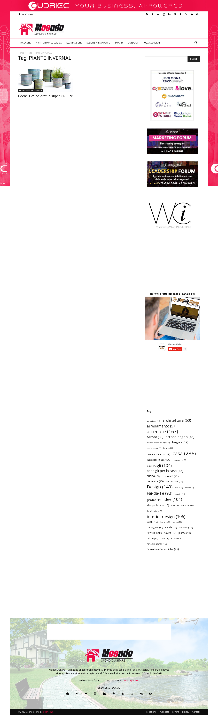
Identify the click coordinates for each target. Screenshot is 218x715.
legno (177, 522)
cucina (153, 476)
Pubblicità (164, 711)
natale (171, 527)
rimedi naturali (157, 543)
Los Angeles (155, 527)
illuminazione (154, 511)
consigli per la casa (165, 471)
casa (184, 453)
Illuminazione (74, 42)
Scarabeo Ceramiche (163, 549)
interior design (166, 516)
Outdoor (133, 42)
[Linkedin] (169, 14)
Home (21, 52)
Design (160, 487)
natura (186, 527)
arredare (162, 431)
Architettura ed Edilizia (49, 42)
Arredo (155, 437)
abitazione (153, 421)
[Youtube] (197, 14)
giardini (180, 494)
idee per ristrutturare (182, 505)
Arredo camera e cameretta (30, 90)
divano (189, 488)
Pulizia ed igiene (151, 42)
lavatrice (165, 522)
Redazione (151, 711)
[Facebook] (152, 14)
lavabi (152, 521)
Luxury (119, 42)
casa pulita (180, 460)
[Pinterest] (174, 14)
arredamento (161, 426)
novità (170, 532)
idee (173, 499)
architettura (176, 420)
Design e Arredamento (99, 42)
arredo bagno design (158, 442)
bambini (168, 448)
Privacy (185, 711)
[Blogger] (146, 14)
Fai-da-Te (159, 493)
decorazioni (174, 481)
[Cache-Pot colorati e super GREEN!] (45, 78)
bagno (180, 442)
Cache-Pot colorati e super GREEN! (45, 96)
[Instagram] (163, 14)
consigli (159, 465)
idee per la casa (158, 505)
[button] (196, 43)
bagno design (154, 448)
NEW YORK (154, 532)
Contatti (196, 711)
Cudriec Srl (48, 711)
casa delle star (159, 459)
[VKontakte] (191, 14)
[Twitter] (186, 14)
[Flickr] (158, 14)
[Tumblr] (180, 14)
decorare (155, 481)
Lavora (175, 711)
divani (179, 488)
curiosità (171, 476)
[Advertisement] (137, 29)
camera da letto (158, 454)
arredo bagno (180, 437)
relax (165, 538)
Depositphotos (130, 680)
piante (184, 532)
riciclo (176, 538)
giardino (154, 500)
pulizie (152, 538)
